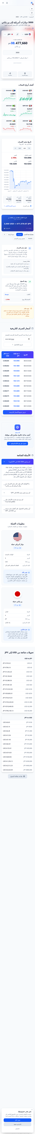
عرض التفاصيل (18, 345)
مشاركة (20, 234)
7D (29, 148)
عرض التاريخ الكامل (10, 206)
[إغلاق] (32, 1109)
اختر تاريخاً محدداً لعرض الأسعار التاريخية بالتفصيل (18, 335)
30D (24, 148)
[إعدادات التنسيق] (32, 8)
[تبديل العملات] (17, 34)
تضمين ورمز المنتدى (19, 238)
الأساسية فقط (17, 1124)
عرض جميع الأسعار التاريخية (17, 412)
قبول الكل (17, 1120)
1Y (15, 148)
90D (20, 148)
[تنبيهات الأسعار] (7, 2)
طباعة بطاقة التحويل (16, 776)
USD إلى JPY (24, 17)
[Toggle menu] (3, 2)
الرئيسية (31, 17)
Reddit (30, 238)
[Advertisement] (17, 10)
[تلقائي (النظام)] (32, 12)
